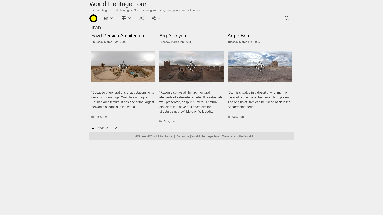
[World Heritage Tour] (93, 18)
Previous (99, 128)
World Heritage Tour (118, 4)
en (105, 18)
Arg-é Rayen (172, 35)
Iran (105, 116)
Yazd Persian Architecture (118, 35)
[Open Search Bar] (287, 18)
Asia (98, 116)
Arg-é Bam (239, 35)
